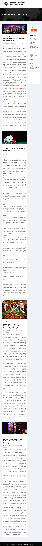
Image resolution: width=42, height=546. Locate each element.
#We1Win (5, 154)
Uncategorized (9, 36)
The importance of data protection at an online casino (34, 67)
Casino (7, 146)
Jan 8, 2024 (7, 330)
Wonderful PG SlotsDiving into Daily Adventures (14, 39)
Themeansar (32, 544)
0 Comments (19, 43)
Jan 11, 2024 (7, 153)
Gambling (8, 321)
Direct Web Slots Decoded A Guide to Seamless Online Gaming (12, 441)
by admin (12, 43)
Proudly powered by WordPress (13, 544)
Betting (31, 82)
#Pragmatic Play (6, 44)
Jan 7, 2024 (7, 445)
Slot (30, 76)
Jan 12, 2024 (7, 43)
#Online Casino (6, 332)
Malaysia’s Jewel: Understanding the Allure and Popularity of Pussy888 (13, 326)
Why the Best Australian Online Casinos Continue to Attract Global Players (34, 41)
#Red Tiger (5, 447)
